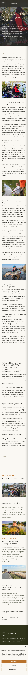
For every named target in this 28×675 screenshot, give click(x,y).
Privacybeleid (14, 672)
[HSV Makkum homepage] (9, 4)
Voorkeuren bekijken (14, 669)
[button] (25, 647)
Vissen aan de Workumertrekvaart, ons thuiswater (11, 587)
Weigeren (14, 665)
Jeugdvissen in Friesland (11, 503)
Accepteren (14, 661)
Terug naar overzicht (8, 53)
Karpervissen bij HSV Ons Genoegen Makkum (12, 542)
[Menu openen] (25, 3)
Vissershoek (6, 456)
